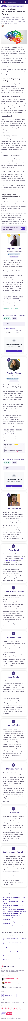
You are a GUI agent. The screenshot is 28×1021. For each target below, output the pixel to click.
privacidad (14, 1018)
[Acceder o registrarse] (25, 2)
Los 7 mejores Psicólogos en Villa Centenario (14, 936)
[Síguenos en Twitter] (5, 1008)
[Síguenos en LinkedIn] (8, 1008)
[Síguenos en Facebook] (2, 1008)
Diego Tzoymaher (14, 248)
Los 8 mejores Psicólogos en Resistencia (13, 926)
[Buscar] (20, 2)
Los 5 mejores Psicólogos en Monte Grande (14, 952)
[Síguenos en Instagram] (11, 1008)
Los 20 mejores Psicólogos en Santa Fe (12, 913)
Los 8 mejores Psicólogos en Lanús (11, 950)
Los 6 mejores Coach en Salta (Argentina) (13, 909)
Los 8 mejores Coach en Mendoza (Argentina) (14, 911)
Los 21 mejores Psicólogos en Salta (12, 915)
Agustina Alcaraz (14, 373)
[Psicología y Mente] (9, 2)
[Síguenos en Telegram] (17, 1008)
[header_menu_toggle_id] (1, 2)
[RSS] (20, 1008)
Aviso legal (9, 1018)
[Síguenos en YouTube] (14, 1008)
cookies (19, 1018)
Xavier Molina (7, 26)
